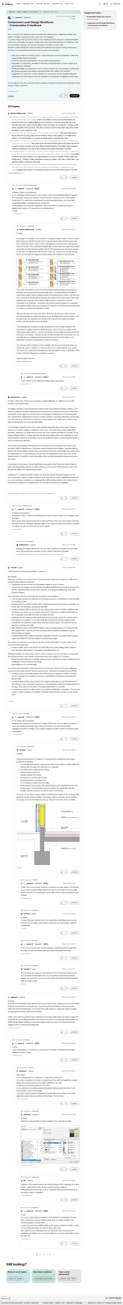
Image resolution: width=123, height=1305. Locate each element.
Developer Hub (57, 4)
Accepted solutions (43, 1279)
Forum (18, 4)
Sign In (116, 4)
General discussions (93, 28)
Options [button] (78, 12)
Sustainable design (93, 19)
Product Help (69, 4)
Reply (75, 96)
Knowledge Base (28, 4)
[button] (61, 95)
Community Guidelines (74, 1303)
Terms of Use (60, 1303)
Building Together (42, 4)
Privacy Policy (48, 1303)
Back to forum (15, 1279)
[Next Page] (53, 1254)
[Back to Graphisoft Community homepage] (7, 4)
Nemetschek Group (114, 1303)
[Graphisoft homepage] (114, 1298)
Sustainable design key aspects (99, 17)
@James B (20, 549)
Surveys (11, 96)
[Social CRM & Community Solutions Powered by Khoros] (5, 1298)
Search (100, 4)
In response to (25, 185)
